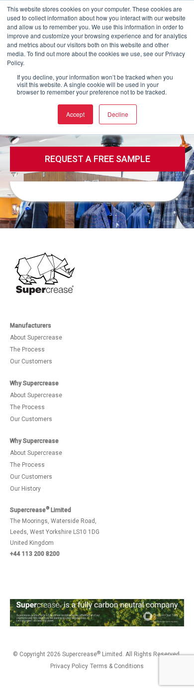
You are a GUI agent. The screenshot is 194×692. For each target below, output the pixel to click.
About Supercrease (36, 337)
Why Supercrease (34, 383)
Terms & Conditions (117, 666)
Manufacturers (30, 325)
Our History (25, 488)
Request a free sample (97, 159)
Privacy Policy (69, 666)
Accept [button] (75, 114)
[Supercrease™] (45, 274)
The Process (27, 349)
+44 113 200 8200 (35, 553)
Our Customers (31, 361)
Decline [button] (117, 114)
